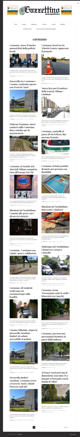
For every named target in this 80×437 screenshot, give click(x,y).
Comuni (24, 24)
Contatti (53, 24)
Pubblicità (62, 24)
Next (65, 427)
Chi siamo (44, 24)
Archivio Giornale (27, 28)
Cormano (22, 76)
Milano (60, 124)
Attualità (21, 119)
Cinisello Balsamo (30, 243)
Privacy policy (73, 434)
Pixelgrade (20, 434)
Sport (60, 201)
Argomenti (34, 24)
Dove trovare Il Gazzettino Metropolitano (46, 28)
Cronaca (57, 161)
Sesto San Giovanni (17, 245)
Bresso (56, 241)
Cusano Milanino (30, 119)
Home (15, 24)
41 (45, 427)
